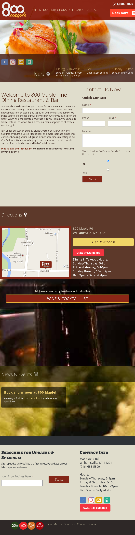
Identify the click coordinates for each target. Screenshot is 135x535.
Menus (44, 10)
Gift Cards (76, 10)
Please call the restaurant (16, 148)
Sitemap (92, 524)
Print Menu (35, 279)
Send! (92, 179)
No (84, 164)
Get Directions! (103, 242)
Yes (85, 172)
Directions (59, 10)
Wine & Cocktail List (67, 298)
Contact (93, 10)
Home (33, 10)
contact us (34, 398)
